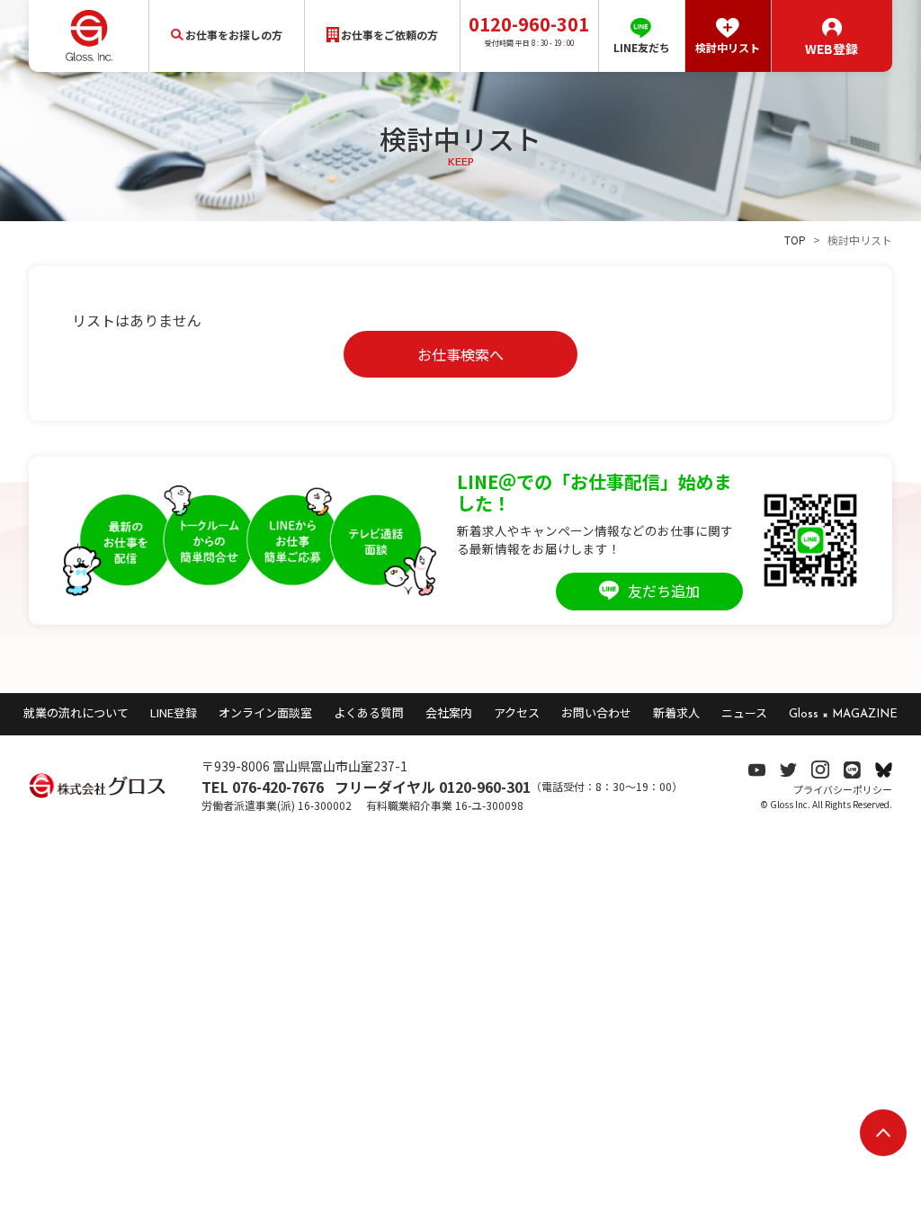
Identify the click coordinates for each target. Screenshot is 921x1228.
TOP (795, 239)
